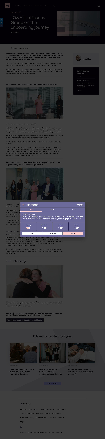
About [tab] (74, 209)
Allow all (73, 233)
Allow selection (52, 233)
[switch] (44, 228)
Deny (32, 233)
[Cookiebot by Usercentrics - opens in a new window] (77, 205)
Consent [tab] (31, 209)
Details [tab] (52, 209)
